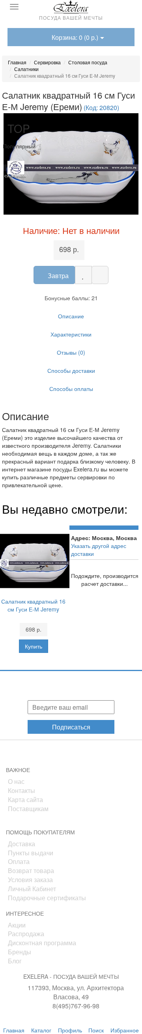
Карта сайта (25, 799)
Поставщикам (28, 808)
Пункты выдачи (30, 852)
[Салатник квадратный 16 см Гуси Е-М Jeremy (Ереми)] (71, 164)
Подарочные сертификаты (47, 897)
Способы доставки (71, 370)
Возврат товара (31, 870)
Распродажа (26, 933)
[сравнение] (100, 275)
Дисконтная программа (42, 942)
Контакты (21, 790)
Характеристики (71, 334)
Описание (71, 316)
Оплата (19, 861)
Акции (17, 924)
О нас (16, 781)
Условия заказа (30, 879)
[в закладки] (83, 275)
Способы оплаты (71, 389)
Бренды (19, 951)
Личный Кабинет (32, 888)
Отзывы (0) (71, 352)
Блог (15, 960)
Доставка (21, 843)
